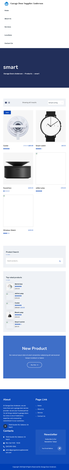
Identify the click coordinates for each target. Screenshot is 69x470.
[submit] (60, 448)
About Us (8, 19)
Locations (8, 35)
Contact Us (9, 43)
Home (7, 10)
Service (40, 413)
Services (8, 27)
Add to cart (18, 127)
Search (60, 261)
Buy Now (33, 365)
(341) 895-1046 (11, 446)
